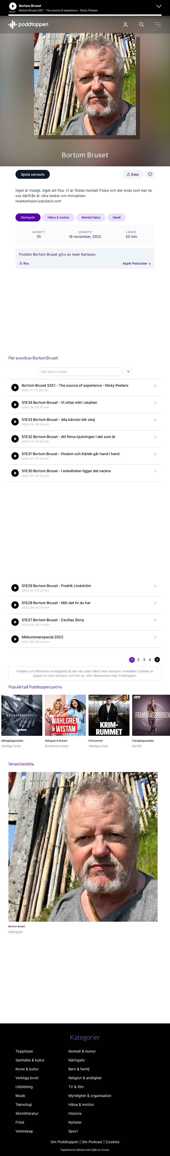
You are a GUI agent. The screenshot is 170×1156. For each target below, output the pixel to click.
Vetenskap (24, 1131)
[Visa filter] (128, 371)
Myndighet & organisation (89, 1095)
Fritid (19, 1122)
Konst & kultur (27, 1069)
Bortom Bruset (45, 254)
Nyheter (75, 1122)
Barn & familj (78, 1069)
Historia (74, 1113)
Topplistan (24, 1051)
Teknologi (23, 1104)
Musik (20, 1095)
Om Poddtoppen (64, 1142)
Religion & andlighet (85, 1078)
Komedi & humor (82, 1051)
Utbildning (24, 1086)
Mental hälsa (91, 217)
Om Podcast (92, 1142)
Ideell (116, 217)
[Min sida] (125, 24)
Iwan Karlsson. (84, 254)
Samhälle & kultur (29, 1060)
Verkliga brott (27, 1078)
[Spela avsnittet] (15, 387)
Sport (73, 1131)
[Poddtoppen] (28, 24)
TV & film (76, 1086)
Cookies (112, 1142)
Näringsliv (28, 217)
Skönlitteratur (26, 1113)
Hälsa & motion (58, 217)
